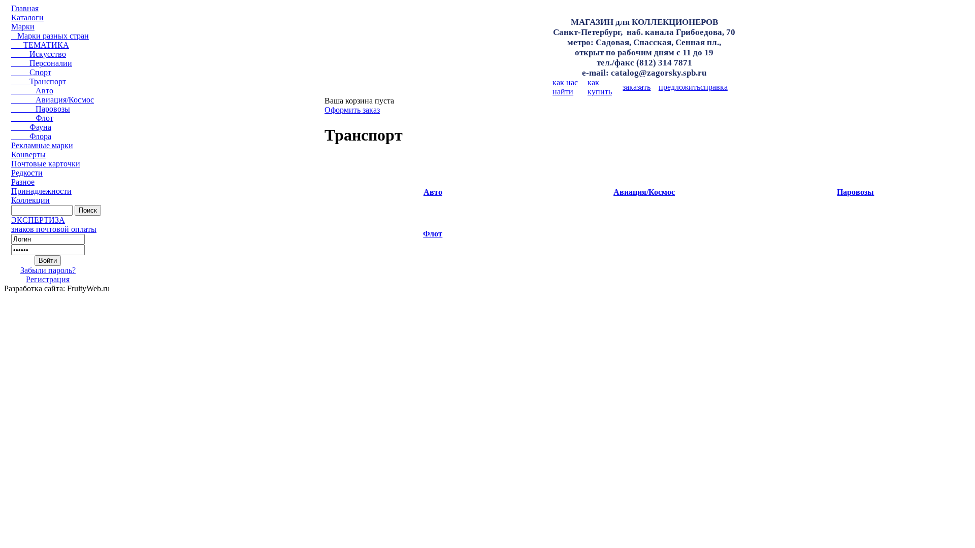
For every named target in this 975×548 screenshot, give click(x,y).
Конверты (28, 154)
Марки (23, 26)
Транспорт (38, 81)
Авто (32, 90)
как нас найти (565, 87)
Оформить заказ (352, 110)
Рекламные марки (42, 145)
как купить (600, 87)
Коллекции (30, 200)
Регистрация (48, 279)
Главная (25, 8)
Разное (23, 182)
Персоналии (41, 63)
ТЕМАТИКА (40, 45)
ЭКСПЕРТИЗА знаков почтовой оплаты (53, 224)
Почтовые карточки (45, 163)
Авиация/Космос (52, 99)
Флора (31, 136)
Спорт (31, 72)
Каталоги (27, 17)
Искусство (38, 54)
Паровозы (40, 109)
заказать (637, 87)
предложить (679, 87)
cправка (714, 87)
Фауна (31, 127)
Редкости (27, 172)
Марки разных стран (50, 35)
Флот (32, 118)
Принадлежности (41, 191)
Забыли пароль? (48, 270)
